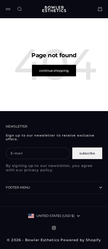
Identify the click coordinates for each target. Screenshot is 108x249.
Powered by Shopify (80, 240)
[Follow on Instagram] (54, 228)
